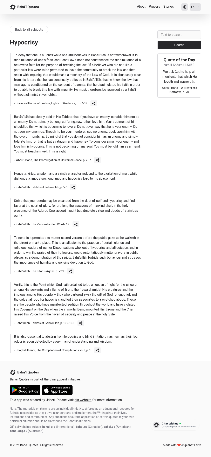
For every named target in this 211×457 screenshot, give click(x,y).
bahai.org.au (18, 431)
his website (83, 400)
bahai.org (48, 426)
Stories (168, 6)
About (141, 6)
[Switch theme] (184, 7)
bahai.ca (81, 426)
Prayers (154, 6)
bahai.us (109, 426)
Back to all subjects (29, 29)
